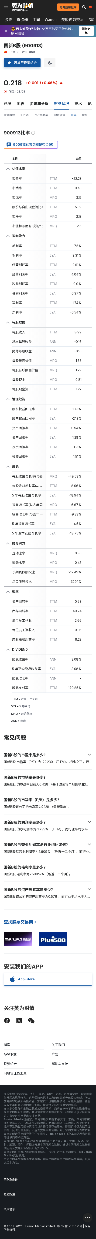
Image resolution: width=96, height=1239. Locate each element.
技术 (78, 103)
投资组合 (10, 1064)
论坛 (91, 103)
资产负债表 (41, 115)
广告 (55, 1054)
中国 (36, 19)
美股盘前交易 (72, 19)
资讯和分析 (39, 103)
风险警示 (9, 1209)
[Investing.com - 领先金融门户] (22, 7)
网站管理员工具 (15, 1073)
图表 (20, 103)
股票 (8, 19)
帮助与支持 (60, 1064)
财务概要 (9, 115)
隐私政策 (9, 1194)
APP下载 (10, 1054)
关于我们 (58, 1045)
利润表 (25, 115)
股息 (85, 115)
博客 (7, 1045)
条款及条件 (11, 1179)
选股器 (22, 19)
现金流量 (59, 115)
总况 (7, 103)
